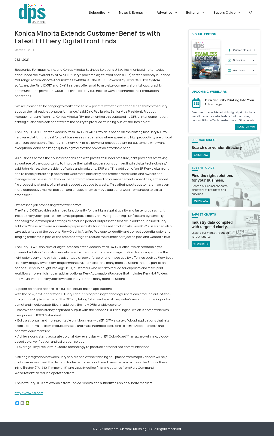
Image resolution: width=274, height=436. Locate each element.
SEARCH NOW (201, 154)
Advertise (164, 12)
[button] (251, 12)
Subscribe (97, 12)
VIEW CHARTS (201, 243)
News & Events (131, 12)
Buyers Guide (224, 12)
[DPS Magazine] (32, 13)
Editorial (193, 12)
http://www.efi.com (29, 393)
